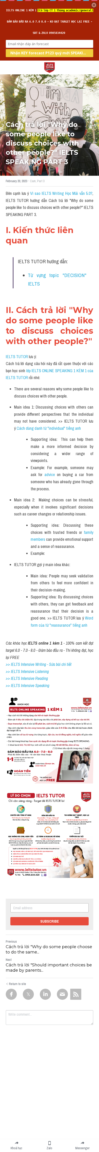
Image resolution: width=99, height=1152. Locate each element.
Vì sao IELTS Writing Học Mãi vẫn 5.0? (61, 193)
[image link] (49, 67)
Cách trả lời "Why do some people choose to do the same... (49, 949)
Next (9, 960)
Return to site (17, 984)
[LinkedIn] (45, 994)
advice (49, 474)
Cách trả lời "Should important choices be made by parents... (49, 967)
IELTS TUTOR (17, 357)
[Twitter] (28, 994)
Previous (11, 941)
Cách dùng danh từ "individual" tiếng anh (49, 428)
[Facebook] (11, 994)
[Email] (62, 994)
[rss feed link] (75, 994)
